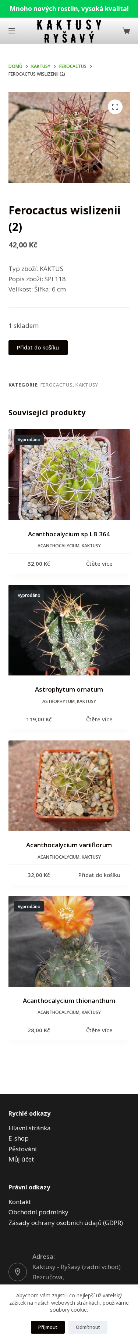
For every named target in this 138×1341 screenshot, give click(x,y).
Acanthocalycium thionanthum (69, 1000)
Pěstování (22, 1149)
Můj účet (21, 1159)
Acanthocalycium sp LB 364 (69, 534)
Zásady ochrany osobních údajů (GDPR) (65, 1222)
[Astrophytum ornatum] (69, 630)
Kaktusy (86, 384)
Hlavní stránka (29, 1128)
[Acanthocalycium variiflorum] (69, 785)
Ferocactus (56, 384)
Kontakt (19, 1201)
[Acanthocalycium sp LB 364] (69, 474)
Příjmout (47, 1327)
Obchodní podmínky (38, 1212)
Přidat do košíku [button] (99, 874)
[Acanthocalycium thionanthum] (69, 941)
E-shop (18, 1138)
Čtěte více (99, 563)
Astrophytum (58, 701)
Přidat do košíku (38, 347)
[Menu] (11, 31)
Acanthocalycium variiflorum (69, 845)
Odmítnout (88, 1327)
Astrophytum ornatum (69, 689)
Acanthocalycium (58, 546)
